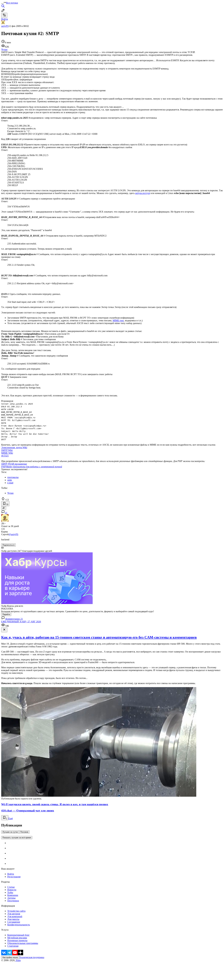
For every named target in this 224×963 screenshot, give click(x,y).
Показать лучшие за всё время (16, 837)
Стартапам (12, 946)
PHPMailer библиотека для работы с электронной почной (31, 466)
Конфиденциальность (18, 924)
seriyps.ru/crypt (142, 193)
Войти (10, 874)
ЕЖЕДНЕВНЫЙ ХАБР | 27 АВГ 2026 (21, 621)
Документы (13, 919)
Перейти (6, 614)
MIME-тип (118, 320)
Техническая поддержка (31, 957)
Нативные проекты (17, 940)
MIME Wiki (7, 453)
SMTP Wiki (7, 450)
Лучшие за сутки (10, 832)
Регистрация (13, 876)
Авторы (11, 898)
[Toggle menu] (2, 3)
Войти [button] (4, 19)
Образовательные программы (22, 943)
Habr (18, 960)
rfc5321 (5, 455)
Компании (12, 895)
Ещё (10, 818)
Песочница (13, 900)
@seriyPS (13, 534)
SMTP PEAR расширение (14, 464)
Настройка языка (10, 957)
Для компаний (14, 916)
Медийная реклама (17, 937)
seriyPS (5, 26)
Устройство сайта (16, 911)
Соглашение (13, 922)
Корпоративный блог (18, 935)
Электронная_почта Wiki (14, 447)
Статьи (11, 887)
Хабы (10, 892)
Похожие (24, 832)
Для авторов (13, 913)
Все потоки (12, 3)
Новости (11, 889)
